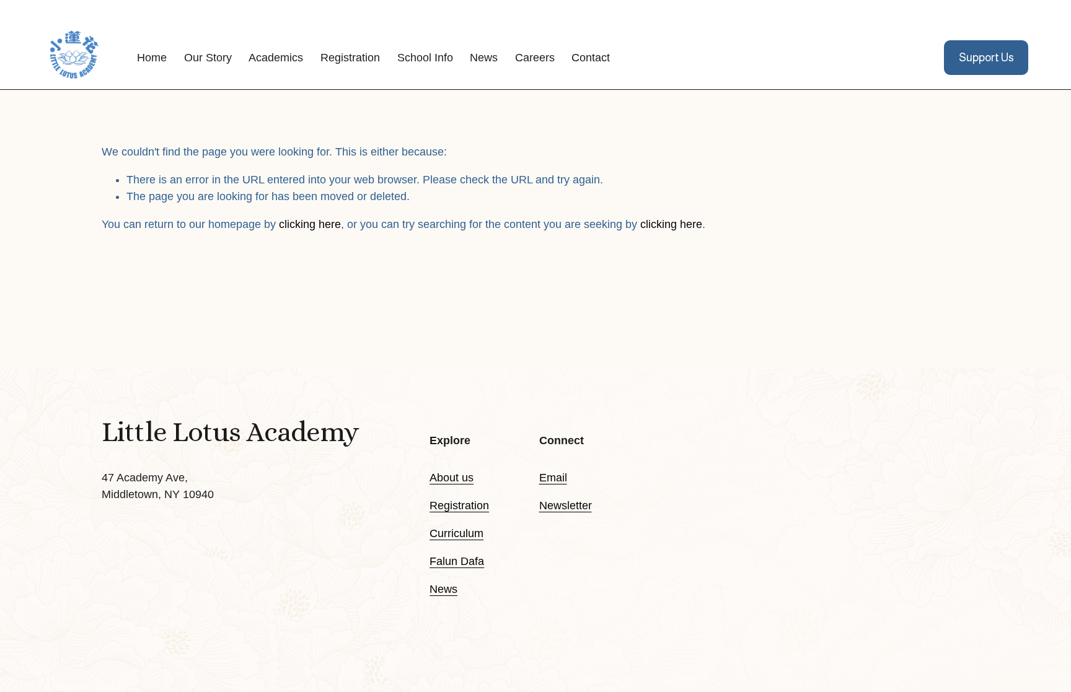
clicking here (310, 224)
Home (152, 57)
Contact (590, 57)
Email (553, 477)
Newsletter (565, 505)
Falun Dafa (457, 561)
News (484, 57)
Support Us (986, 57)
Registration (459, 505)
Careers (535, 57)
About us (452, 477)
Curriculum (456, 533)
